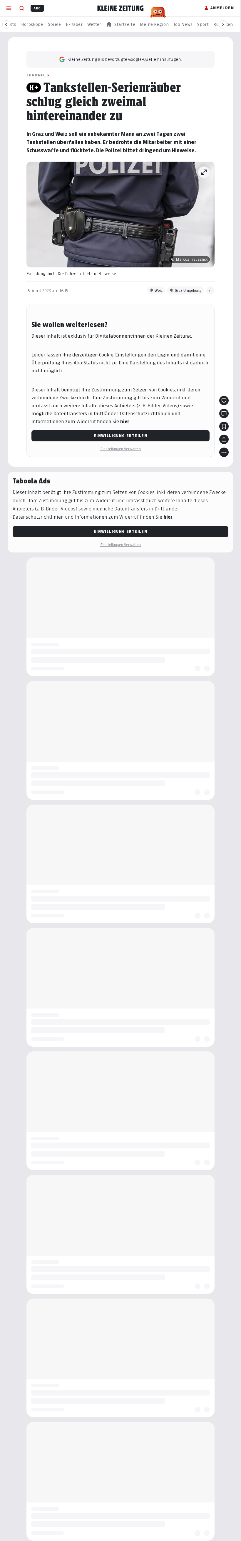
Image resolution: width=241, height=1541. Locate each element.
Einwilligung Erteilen (118, 436)
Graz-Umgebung (186, 290)
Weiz (156, 290)
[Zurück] (6, 24)
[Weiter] (223, 24)
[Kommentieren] (222, 413)
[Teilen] (222, 439)
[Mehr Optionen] (222, 452)
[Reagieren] (222, 400)
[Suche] (22, 8)
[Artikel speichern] (222, 426)
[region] (120, 24)
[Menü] (9, 8)
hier (122, 421)
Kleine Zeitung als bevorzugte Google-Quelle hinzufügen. (122, 59)
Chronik (33, 75)
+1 (208, 290)
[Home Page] (120, 8)
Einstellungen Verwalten (118, 449)
